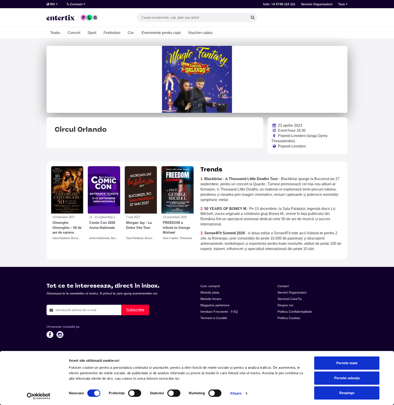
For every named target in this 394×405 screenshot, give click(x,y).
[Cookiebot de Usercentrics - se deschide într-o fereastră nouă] (39, 396)
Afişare (236, 393)
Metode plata (209, 292)
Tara (342, 4)
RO (52, 4)
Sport (92, 32)
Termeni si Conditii (213, 318)
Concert (73, 32)
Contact (76, 4)
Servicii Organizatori (316, 4)
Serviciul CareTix (289, 299)
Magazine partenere (215, 305)
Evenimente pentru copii (161, 32)
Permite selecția (347, 378)
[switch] (134, 393)
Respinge (346, 393)
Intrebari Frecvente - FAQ (219, 312)
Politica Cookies (288, 318)
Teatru (55, 32)
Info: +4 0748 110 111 (279, 4)
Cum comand (210, 286)
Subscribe (135, 309)
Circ (131, 32)
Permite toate (347, 363)
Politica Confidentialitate (294, 312)
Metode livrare (210, 299)
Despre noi (285, 305)
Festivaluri (112, 32)
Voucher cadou (200, 32)
